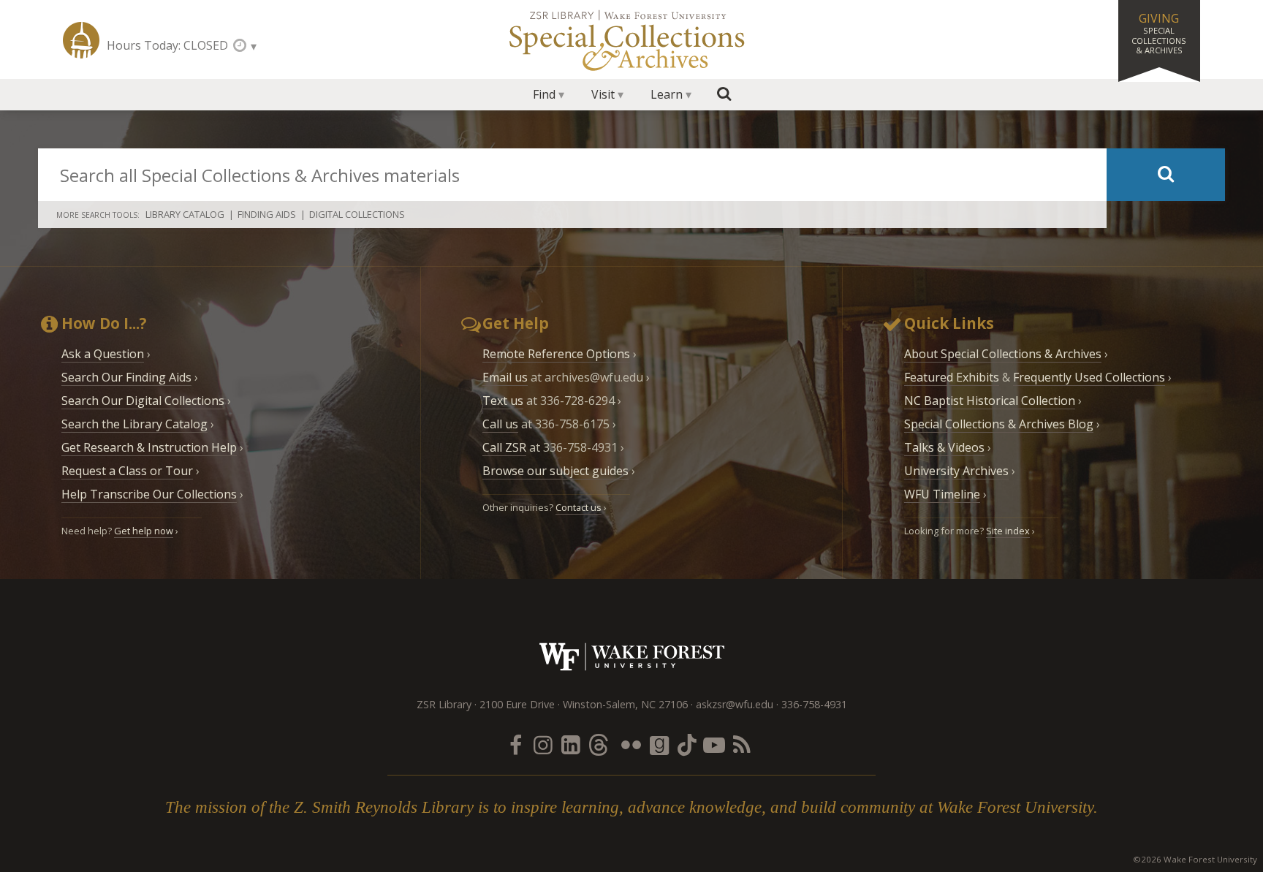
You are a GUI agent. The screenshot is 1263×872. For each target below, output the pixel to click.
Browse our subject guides (555, 471)
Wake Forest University (632, 656)
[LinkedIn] (571, 744)
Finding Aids (267, 214)
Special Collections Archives (631, 39)
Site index (1008, 530)
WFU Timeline (942, 494)
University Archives (956, 471)
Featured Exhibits (951, 377)
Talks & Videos (944, 447)
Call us (500, 424)
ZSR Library (81, 40)
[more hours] (244, 45)
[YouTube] (714, 744)
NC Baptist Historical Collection (989, 401)
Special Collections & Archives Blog (998, 424)
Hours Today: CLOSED (167, 45)
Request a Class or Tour (127, 471)
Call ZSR (504, 447)
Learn (667, 94)
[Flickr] (631, 744)
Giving (1158, 33)
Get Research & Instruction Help (149, 447)
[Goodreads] (659, 744)
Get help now (143, 530)
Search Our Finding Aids (126, 377)
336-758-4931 (814, 704)
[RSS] (742, 744)
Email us (505, 377)
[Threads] (599, 744)
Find (544, 94)
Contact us (578, 507)
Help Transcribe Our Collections (149, 494)
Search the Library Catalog (134, 424)
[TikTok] (686, 744)
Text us (502, 401)
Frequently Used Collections (1089, 377)
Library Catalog (184, 214)
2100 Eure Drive (517, 704)
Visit (603, 94)
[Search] (1166, 174)
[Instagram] (543, 744)
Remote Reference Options (556, 354)
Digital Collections (357, 214)
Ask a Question (102, 354)
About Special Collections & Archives (1002, 354)
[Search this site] (724, 94)
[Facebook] (515, 744)
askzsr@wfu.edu (734, 704)
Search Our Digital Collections (142, 401)
